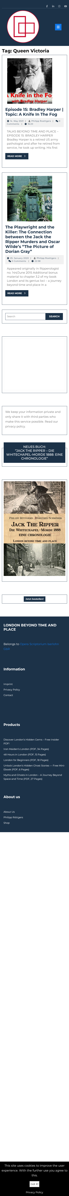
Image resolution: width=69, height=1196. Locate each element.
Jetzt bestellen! (35, 599)
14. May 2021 (17, 121)
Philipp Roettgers (41, 121)
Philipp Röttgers (13, 817)
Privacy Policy (12, 689)
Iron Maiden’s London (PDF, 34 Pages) (26, 749)
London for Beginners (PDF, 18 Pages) (26, 760)
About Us (9, 811)
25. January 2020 (19, 258)
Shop (7, 822)
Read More (17, 156)
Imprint (8, 684)
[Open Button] (58, 27)
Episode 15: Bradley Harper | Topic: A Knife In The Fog (34, 112)
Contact (8, 695)
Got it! (34, 1184)
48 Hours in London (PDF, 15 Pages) (25, 754)
